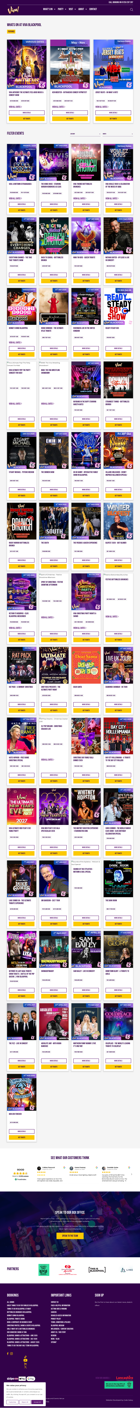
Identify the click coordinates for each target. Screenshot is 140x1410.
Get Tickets (26, 119)
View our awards (102, 1378)
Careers (54, 1312)
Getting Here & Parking (59, 1309)
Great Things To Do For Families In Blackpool (22, 1305)
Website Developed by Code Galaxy (119, 1400)
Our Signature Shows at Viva (17, 1332)
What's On (48, 9)
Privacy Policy (56, 1319)
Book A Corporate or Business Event (19, 1322)
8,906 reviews (24, 1176)
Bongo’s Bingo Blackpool (15, 1315)
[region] (25, 1394)
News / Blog (55, 1339)
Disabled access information (61, 1315)
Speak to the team (70, 1235)
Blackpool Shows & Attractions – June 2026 (22, 1335)
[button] (35, 1174)
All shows (10, 1302)
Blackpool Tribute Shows (16, 1319)
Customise (12, 1402)
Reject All (25, 1402)
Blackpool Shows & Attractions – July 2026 (22, 1339)
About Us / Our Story (58, 1332)
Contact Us (54, 1302)
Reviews (53, 1335)
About (81, 9)
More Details (27, 113)
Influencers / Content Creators (62, 1329)
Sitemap (53, 1342)
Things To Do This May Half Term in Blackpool (23, 1345)
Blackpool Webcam (57, 1325)
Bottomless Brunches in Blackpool (19, 1312)
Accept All (37, 1402)
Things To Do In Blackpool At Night (19, 1309)
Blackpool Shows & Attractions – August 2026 (23, 1342)
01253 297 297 (127, 2)
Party (60, 9)
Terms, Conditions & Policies (60, 1322)
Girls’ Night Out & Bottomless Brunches (21, 1329)
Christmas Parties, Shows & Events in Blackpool (23, 1325)
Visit (71, 9)
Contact (93, 9)
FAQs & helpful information (60, 1305)
